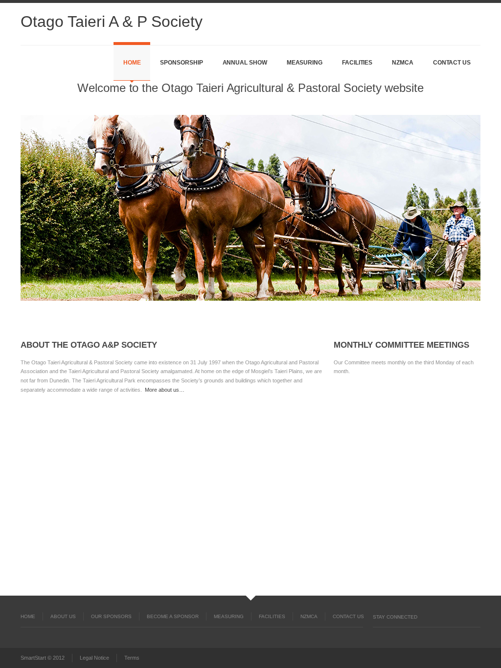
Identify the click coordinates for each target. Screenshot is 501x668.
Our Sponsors (111, 616)
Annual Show (245, 62)
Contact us (452, 62)
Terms (131, 658)
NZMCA (402, 62)
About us (63, 616)
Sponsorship (181, 62)
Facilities (357, 62)
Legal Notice (94, 658)
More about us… (164, 390)
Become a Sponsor (173, 616)
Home (132, 62)
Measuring (304, 62)
